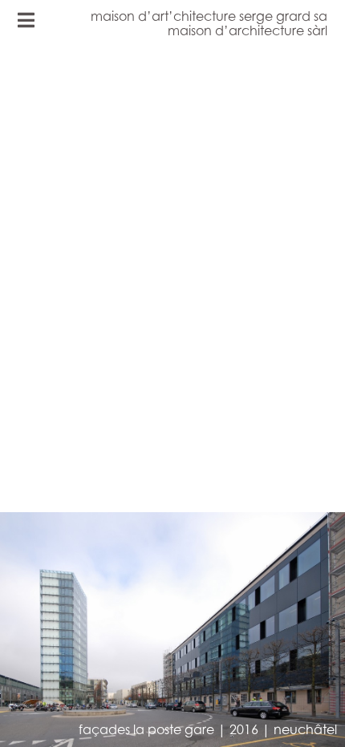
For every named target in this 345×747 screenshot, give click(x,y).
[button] (94, 397)
